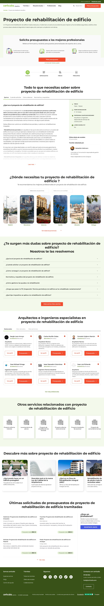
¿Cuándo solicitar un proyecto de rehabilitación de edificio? (28, 265)
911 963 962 (86, 575)
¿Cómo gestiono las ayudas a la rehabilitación (23, 283)
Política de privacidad (38, 594)
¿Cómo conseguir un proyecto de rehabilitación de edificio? (28, 271)
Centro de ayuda (8, 582)
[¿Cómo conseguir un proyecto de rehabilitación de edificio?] (97, 271)
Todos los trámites (29, 576)
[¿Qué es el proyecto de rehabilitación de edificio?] (97, 259)
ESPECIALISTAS (44, 75)
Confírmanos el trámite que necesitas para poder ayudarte (21, 51)
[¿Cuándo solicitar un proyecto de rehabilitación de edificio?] (97, 265)
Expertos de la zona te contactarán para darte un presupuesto (55, 51)
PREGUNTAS (76, 75)
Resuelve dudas (38, 6)
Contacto (89, 586)
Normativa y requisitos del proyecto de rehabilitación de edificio (30, 277)
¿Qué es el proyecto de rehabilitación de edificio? (24, 259)
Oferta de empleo (29, 579)
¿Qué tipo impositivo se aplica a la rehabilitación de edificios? (28, 295)
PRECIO (60, 75)
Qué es (6, 97)
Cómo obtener (27, 97)
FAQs (4, 579)
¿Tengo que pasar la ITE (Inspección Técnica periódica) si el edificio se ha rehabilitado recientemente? (43, 289)
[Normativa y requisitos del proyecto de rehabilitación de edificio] (97, 277)
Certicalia (5, 10)
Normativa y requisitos (41, 97)
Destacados (8, 329)
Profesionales (51, 6)
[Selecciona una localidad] (62, 191)
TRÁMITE (27, 75)
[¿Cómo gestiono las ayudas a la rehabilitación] (97, 283)
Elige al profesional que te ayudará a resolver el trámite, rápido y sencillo (88, 51)
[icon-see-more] (35, 164)
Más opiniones (33, 329)
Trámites (26, 6)
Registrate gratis (90, 527)
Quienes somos (8, 576)
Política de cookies (50, 594)
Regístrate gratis (96, 1)
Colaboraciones (28, 582)
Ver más (42, 560)
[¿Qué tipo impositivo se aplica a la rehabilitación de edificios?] (97, 295)
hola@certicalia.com (90, 580)
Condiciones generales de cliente (65, 594)
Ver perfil (10, 353)
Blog (59, 6)
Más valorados (20, 329)
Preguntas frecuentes (52, 304)
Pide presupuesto (93, 6)
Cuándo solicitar (15, 97)
